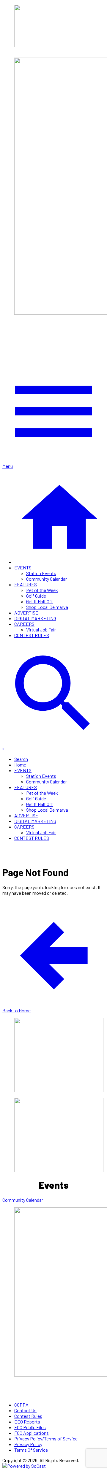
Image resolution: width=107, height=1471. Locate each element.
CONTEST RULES (31, 635)
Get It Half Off (39, 601)
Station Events (41, 573)
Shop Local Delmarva (47, 607)
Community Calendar (46, 579)
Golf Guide (36, 595)
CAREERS (24, 624)
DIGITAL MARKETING (35, 618)
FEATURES (25, 584)
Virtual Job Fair (41, 629)
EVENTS (23, 567)
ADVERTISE (26, 612)
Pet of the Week (42, 590)
